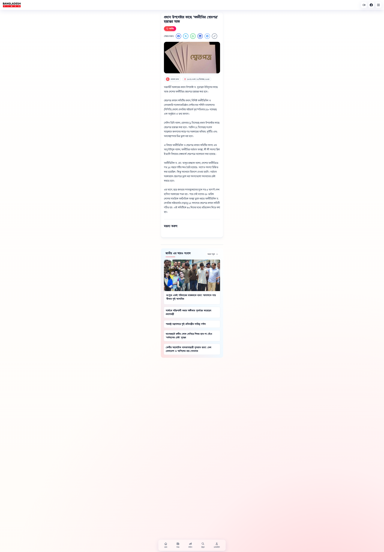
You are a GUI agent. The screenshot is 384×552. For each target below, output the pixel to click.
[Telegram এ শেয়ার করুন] (207, 36)
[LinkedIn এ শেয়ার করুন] (200, 36)
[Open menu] (378, 5)
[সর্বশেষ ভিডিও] (364, 5)
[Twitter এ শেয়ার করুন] (185, 36)
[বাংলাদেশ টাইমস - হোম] (12, 5)
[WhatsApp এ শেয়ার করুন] (193, 36)
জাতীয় (171, 28)
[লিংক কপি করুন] (214, 36)
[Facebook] (371, 5)
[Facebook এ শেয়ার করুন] (178, 36)
